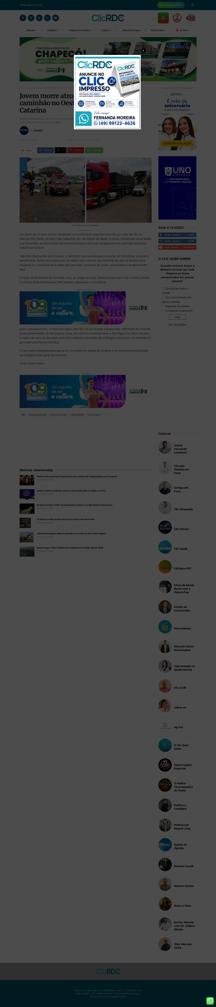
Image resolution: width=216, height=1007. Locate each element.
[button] (143, 50)
